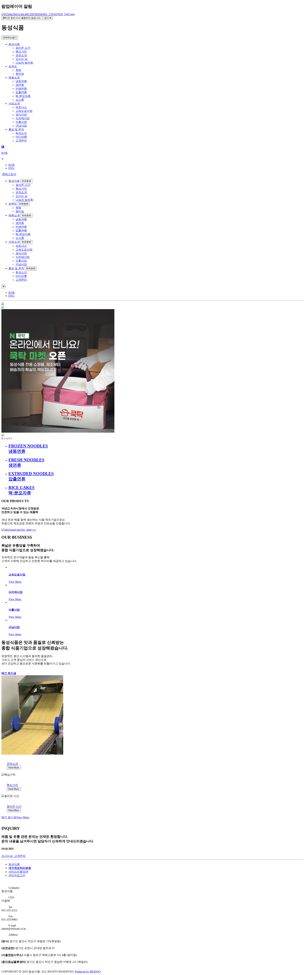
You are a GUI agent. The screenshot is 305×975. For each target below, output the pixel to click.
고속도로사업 (24, 110)
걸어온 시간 (23, 47)
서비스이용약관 (18, 871)
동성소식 (21, 133)
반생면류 (21, 88)
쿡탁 (18, 70)
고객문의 (21, 140)
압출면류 (21, 92)
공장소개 (21, 55)
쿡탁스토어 (8, 174)
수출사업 (21, 122)
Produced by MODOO (88, 971)
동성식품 (14, 44)
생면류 (20, 84)
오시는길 (7, 855)
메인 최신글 (8, 673)
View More (15, 581)
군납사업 (21, 125)
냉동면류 (21, 81)
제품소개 (14, 77)
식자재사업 (23, 118)
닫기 (47, 18)
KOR (11, 164)
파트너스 (21, 107)
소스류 (20, 99)
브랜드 (12, 66)
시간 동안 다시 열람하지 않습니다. (22, 18)
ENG (11, 168)
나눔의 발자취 (24, 62)
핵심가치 (21, 51)
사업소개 (14, 103)
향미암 (20, 73)
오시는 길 (22, 59)
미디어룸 (21, 136)
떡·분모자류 (23, 96)
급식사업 (21, 114)
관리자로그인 (16, 875)
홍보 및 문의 (16, 129)
